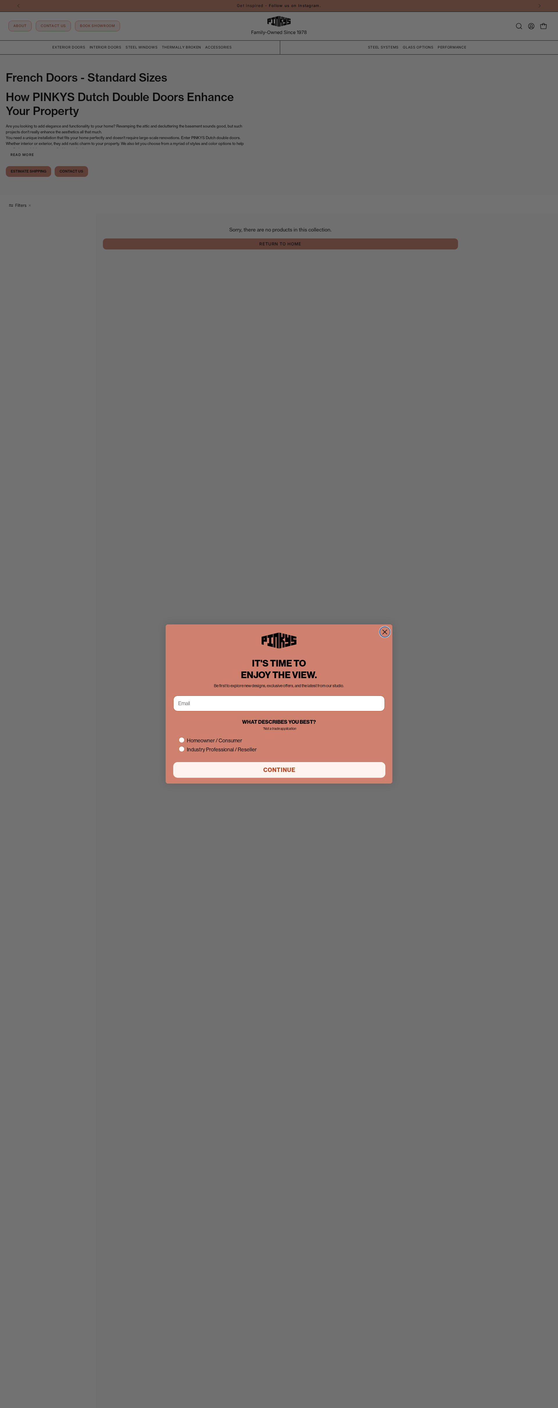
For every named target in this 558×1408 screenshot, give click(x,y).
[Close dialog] (385, 632)
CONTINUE (279, 769)
